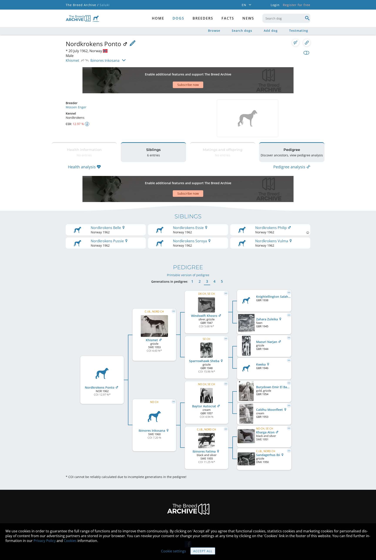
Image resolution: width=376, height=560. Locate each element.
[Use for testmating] (295, 43)
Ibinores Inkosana (104, 60)
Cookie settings (173, 551)
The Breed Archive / (82, 5)
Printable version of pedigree (188, 275)
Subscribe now (188, 85)
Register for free (296, 5)
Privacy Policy (45, 540)
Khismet (72, 60)
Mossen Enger (76, 107)
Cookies (70, 540)
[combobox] (286, 18)
